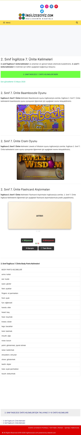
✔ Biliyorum (27, 240)
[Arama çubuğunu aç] (77, 22)
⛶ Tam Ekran (46, 248)
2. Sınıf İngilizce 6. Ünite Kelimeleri (14, 423)
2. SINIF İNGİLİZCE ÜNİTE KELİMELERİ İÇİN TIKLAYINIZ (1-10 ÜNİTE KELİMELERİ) (36, 413)
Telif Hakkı (53, 428)
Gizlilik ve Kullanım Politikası (38, 428)
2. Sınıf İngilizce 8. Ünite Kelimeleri (14, 421)
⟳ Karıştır (30, 248)
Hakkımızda (75, 428)
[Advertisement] (40, 40)
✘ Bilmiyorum (48, 240)
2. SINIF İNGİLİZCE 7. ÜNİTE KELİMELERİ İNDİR (40, 74)
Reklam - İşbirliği (64, 428)
